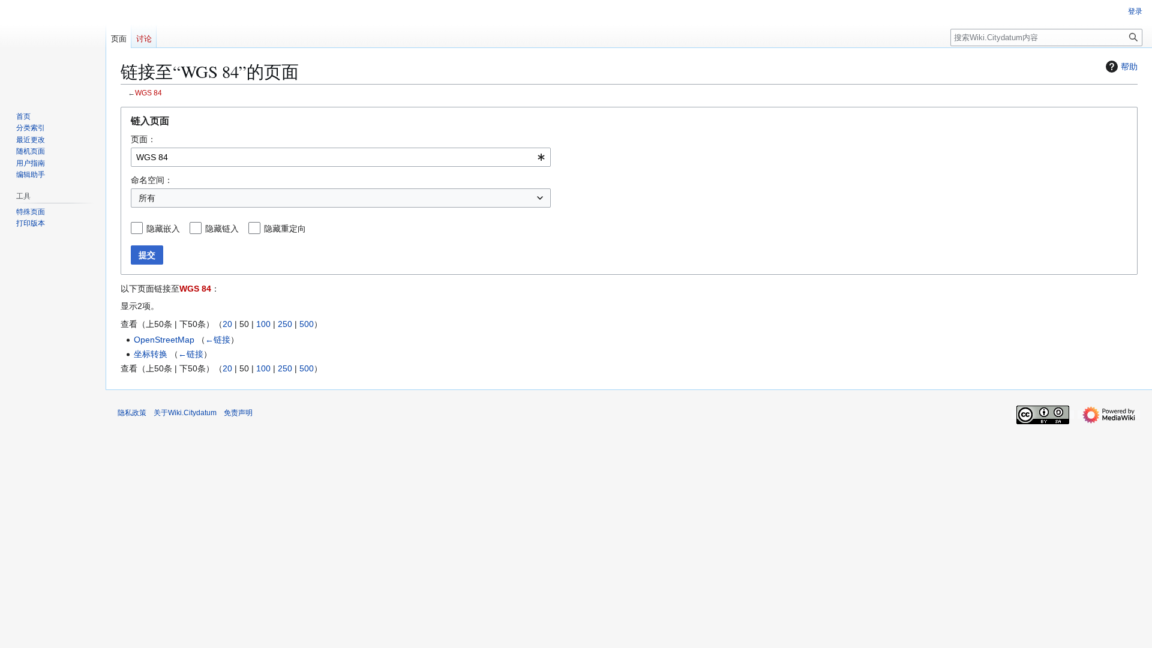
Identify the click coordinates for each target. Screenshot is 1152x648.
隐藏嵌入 (163, 228)
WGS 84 (148, 93)
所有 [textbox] (147, 198)
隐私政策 (132, 413)
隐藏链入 (222, 228)
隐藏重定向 (285, 228)
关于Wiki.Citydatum (185, 413)
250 (285, 324)
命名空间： (152, 180)
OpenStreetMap (164, 339)
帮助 (1129, 66)
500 (306, 324)
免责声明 (238, 413)
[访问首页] (53, 48)
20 (227, 324)
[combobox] (341, 157)
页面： (143, 139)
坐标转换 (150, 354)
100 (263, 324)
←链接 (217, 339)
